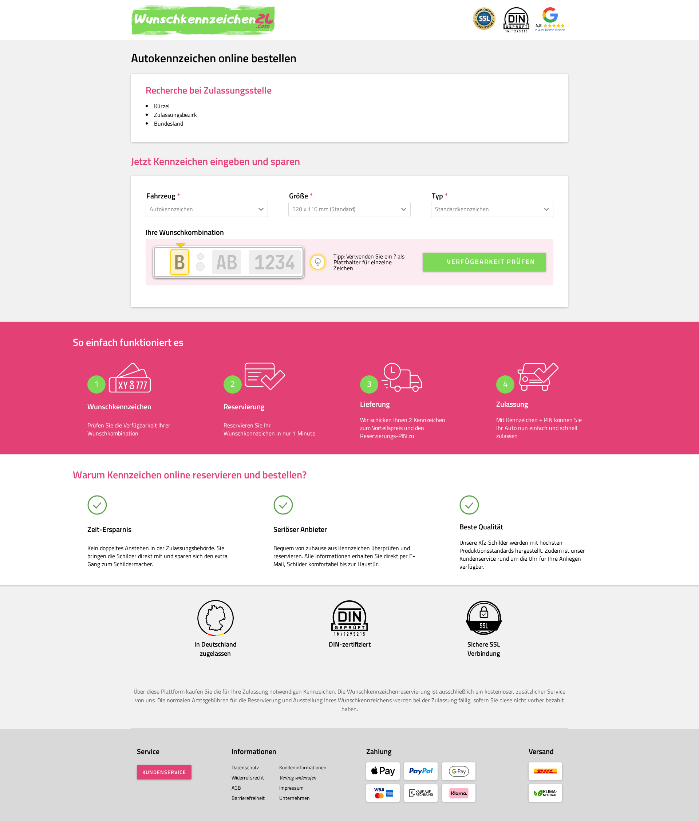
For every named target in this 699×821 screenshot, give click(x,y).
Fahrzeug (160, 196)
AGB (236, 788)
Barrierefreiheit (248, 798)
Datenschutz (245, 767)
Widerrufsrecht (248, 777)
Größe (298, 196)
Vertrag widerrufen (297, 777)
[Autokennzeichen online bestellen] (204, 20)
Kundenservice (164, 772)
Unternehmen (294, 798)
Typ (437, 196)
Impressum (291, 788)
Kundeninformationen (303, 767)
